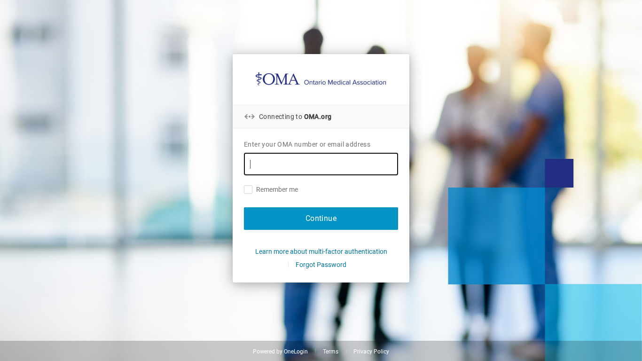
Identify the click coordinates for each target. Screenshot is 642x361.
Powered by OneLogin (280, 351)
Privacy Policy (371, 351)
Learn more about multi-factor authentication (321, 251)
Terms (330, 351)
